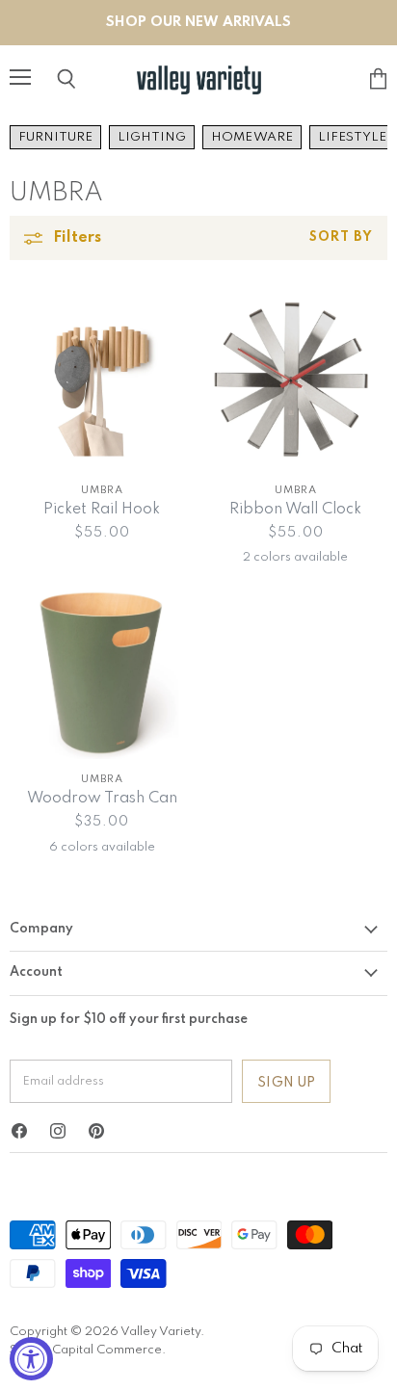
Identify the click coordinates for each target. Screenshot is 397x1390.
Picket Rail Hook (101, 509)
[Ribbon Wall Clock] (295, 378)
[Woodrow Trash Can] (102, 667)
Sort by (341, 237)
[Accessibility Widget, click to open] (31, 1358)
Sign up (286, 1082)
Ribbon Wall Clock (295, 509)
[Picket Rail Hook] (102, 378)
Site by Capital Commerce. (88, 1350)
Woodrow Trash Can (102, 798)
